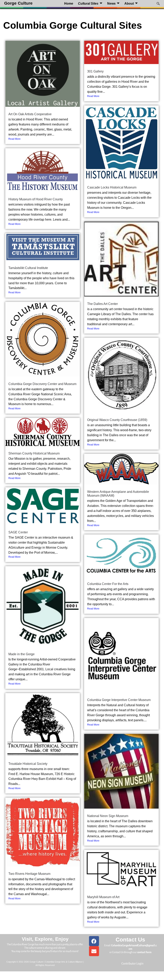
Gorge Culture (18, 3)
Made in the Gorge (21, 654)
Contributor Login (132, 963)
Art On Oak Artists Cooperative (30, 114)
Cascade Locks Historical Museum (111, 187)
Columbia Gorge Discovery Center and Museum (42, 384)
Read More (14, 139)
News (111, 3)
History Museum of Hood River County (35, 199)
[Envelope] (94, 951)
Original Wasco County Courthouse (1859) (117, 420)
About (129, 3)
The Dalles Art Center (102, 304)
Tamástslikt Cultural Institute (28, 268)
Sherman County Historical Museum (34, 453)
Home (68, 3)
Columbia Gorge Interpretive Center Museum (119, 700)
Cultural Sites (88, 3)
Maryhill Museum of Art (103, 897)
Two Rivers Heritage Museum (29, 873)
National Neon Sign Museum (107, 816)
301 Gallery (95, 71)
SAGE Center (18, 532)
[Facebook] (94, 941)
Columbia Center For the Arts (107, 584)
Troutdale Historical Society (27, 763)
